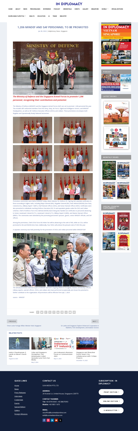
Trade (55, 16)
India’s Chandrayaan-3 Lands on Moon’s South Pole (17, 354)
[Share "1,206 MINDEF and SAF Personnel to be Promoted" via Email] (70, 312)
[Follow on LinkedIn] (52, 420)
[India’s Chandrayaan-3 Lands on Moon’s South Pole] (19, 343)
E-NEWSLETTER (110, 410)
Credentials (67, 9)
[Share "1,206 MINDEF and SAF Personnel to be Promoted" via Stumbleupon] (66, 312)
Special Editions (117, 9)
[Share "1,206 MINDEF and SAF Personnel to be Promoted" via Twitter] (42, 312)
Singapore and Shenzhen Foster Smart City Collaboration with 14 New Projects (86, 355)
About (17, 9)
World (104, 9)
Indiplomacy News (54, 31)
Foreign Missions (20, 414)
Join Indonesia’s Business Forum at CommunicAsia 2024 (63, 354)
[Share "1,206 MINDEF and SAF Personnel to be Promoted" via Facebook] (38, 312)
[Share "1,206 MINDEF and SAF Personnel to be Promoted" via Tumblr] (50, 312)
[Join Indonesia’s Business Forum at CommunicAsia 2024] (64, 343)
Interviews (47, 9)
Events (16, 403)
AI (49, 16)
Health (31, 16)
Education (41, 16)
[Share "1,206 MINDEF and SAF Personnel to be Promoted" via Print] (74, 312)
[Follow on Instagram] (48, 420)
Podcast (57, 9)
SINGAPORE (95, 9)
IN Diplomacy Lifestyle (16, 16)
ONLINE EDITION (110, 401)
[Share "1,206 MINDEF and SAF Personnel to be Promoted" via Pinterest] (54, 312)
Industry (63, 16)
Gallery (85, 9)
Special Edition (19, 407)
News (25, 9)
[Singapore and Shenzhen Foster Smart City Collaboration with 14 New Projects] (86, 343)
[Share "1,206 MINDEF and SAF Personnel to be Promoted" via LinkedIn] (58, 312)
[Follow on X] (60, 420)
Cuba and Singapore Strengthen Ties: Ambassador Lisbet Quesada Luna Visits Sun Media (40, 356)
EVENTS (77, 9)
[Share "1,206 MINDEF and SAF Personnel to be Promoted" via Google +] (46, 312)
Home (10, 9)
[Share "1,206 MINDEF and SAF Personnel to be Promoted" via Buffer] (62, 312)
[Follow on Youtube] (56, 420)
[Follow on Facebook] (44, 420)
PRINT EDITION (110, 392)
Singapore (64, 31)
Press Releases (35, 9)
